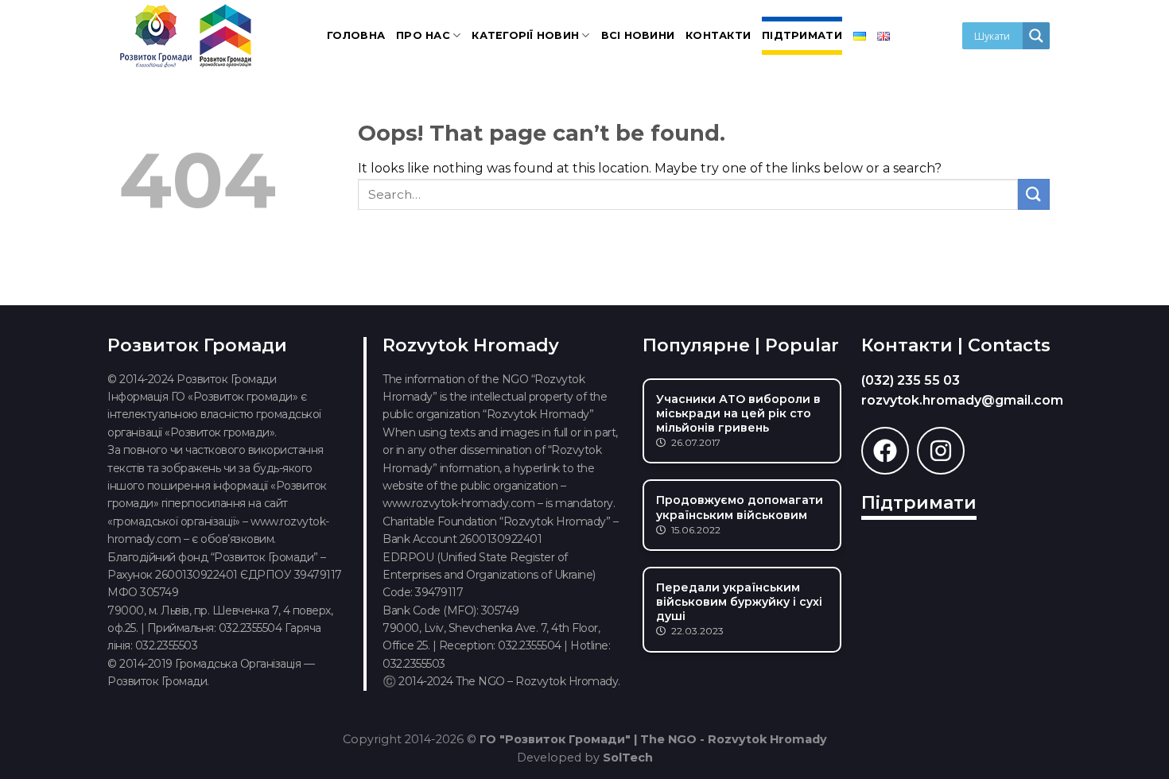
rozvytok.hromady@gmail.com (962, 400)
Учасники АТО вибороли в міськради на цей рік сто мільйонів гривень (738, 413)
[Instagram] (941, 451)
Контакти (718, 35)
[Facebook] (885, 451)
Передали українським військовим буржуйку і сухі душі (739, 601)
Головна (356, 35)
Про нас (423, 35)
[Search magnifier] (1036, 35)
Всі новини (638, 35)
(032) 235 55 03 (910, 380)
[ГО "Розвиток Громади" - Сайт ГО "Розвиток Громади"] (186, 36)
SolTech (628, 757)
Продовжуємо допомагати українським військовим (739, 507)
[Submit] (1034, 194)
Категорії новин (525, 35)
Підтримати (802, 35)
